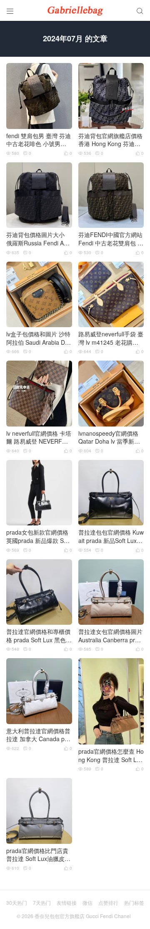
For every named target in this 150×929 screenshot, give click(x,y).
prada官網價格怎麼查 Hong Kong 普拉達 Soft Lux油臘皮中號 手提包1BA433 (111, 755)
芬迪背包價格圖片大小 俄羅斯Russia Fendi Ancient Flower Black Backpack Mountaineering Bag (38, 239)
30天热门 (16, 902)
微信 (87, 902)
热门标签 (134, 902)
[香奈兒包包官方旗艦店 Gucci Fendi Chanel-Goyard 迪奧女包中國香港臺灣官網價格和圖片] (75, 10)
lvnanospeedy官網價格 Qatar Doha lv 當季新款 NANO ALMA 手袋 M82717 (110, 437)
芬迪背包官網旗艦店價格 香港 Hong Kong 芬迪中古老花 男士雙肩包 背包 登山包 (110, 140)
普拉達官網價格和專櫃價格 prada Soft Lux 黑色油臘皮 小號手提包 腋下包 (39, 636)
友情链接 (67, 902)
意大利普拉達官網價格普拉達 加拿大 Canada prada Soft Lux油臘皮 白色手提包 (38, 735)
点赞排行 (108, 902)
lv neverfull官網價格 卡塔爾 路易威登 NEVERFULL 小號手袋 (38, 437)
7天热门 (42, 902)
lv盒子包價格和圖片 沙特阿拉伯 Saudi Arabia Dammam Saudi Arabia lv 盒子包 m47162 (38, 338)
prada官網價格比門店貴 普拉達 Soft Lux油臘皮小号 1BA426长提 (38, 855)
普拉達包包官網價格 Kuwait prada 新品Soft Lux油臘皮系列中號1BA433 (111, 536)
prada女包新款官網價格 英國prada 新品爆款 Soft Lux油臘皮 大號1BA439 (38, 536)
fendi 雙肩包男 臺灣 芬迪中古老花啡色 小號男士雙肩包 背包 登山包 (38, 140)
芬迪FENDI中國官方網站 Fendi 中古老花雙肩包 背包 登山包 (110, 239)
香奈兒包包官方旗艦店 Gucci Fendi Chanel (83, 915)
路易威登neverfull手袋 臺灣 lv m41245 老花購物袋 (110, 338)
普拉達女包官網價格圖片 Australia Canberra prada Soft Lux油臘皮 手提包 (110, 636)
